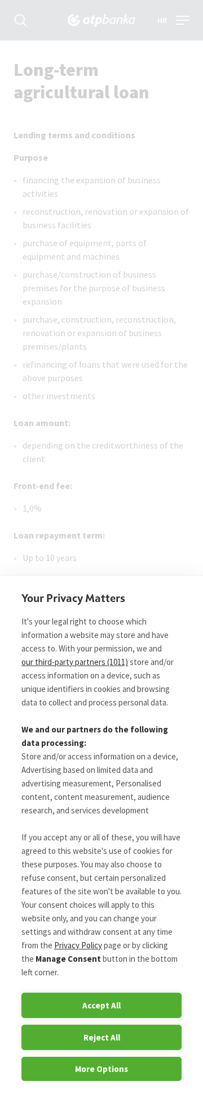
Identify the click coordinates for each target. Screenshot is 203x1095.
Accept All (101, 1005)
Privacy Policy (78, 945)
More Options (101, 1069)
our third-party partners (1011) (74, 662)
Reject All (101, 1037)
